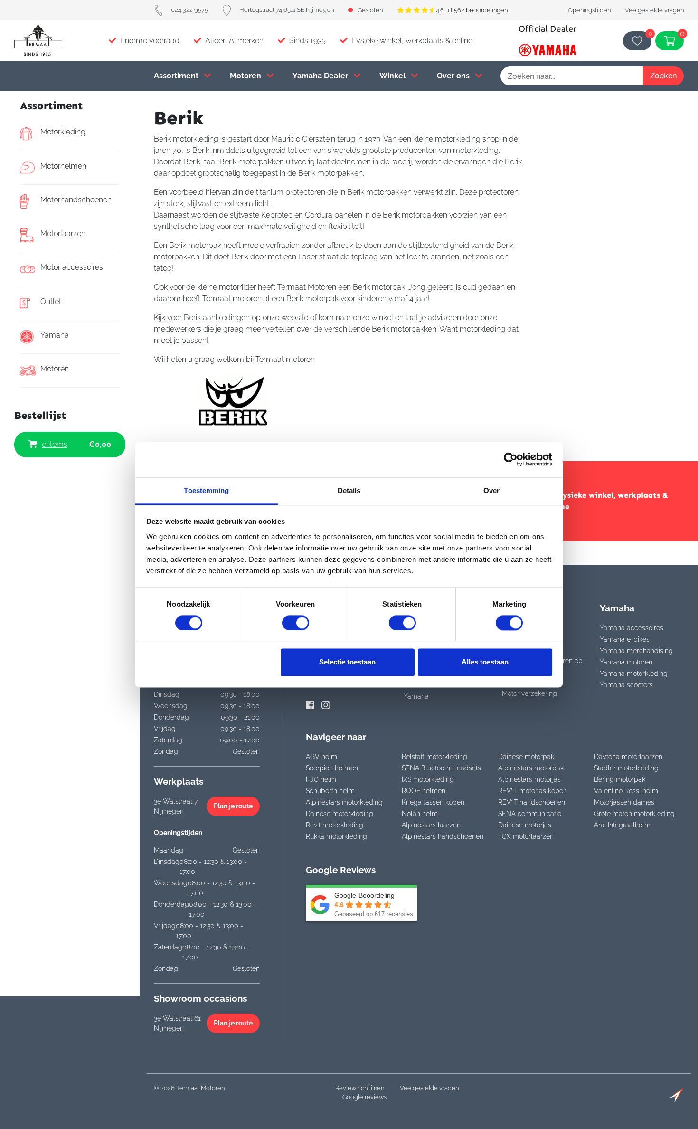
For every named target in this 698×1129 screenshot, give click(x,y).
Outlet (50, 301)
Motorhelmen (63, 166)
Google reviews (364, 1097)
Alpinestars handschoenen (442, 836)
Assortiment (177, 75)
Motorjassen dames (624, 802)
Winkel (393, 75)
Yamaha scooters (626, 685)
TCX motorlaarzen (526, 836)
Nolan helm (420, 813)
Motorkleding (62, 131)
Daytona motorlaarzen (628, 756)
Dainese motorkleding (339, 813)
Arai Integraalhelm (622, 825)
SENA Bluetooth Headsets (441, 768)
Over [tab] (491, 490)
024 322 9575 (189, 9)
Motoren (246, 75)
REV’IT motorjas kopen (532, 791)
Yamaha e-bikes (625, 639)
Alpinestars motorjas (529, 779)
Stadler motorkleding (626, 768)
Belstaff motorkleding (434, 756)
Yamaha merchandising (636, 651)
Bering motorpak (619, 779)
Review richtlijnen (359, 1087)
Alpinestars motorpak (531, 768)
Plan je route (233, 806)
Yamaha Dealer (321, 75)
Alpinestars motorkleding (344, 802)
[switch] (295, 622)
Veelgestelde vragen (654, 10)
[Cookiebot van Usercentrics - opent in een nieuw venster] (510, 459)
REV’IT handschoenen (531, 802)
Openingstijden (589, 10)
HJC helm (321, 779)
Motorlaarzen (62, 233)
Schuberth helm (330, 791)
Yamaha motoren (626, 662)
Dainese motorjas (524, 825)
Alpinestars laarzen (431, 825)
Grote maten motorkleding (634, 813)
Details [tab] (349, 490)
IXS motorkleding (428, 779)
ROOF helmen (423, 791)
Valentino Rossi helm (626, 791)
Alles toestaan (485, 662)
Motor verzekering (529, 693)
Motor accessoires (71, 267)
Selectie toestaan (347, 662)
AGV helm (321, 756)
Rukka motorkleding (336, 836)
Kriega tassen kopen (433, 802)
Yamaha (54, 335)
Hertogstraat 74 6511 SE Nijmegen (286, 9)
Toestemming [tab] (206, 490)
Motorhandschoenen (76, 199)
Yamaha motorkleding (634, 673)
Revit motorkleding (334, 825)
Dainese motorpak (526, 756)
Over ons (454, 75)
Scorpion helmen (332, 768)
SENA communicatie (529, 813)
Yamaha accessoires (631, 628)
